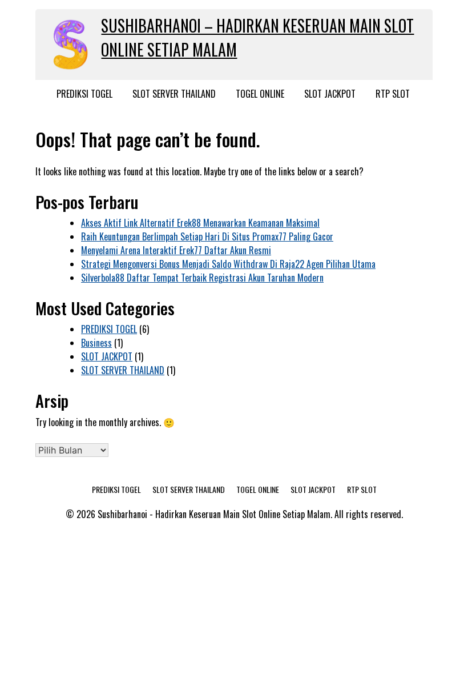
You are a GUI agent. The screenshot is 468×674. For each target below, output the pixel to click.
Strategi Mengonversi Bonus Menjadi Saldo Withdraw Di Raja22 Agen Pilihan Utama (228, 264)
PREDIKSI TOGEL (84, 94)
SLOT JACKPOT (330, 94)
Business (96, 343)
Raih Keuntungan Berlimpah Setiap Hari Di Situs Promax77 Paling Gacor (207, 236)
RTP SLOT (393, 94)
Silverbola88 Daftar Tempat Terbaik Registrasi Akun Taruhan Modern (202, 277)
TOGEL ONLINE (260, 94)
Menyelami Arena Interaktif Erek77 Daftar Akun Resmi (176, 250)
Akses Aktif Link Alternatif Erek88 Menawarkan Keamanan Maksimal (200, 223)
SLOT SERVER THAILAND (174, 94)
